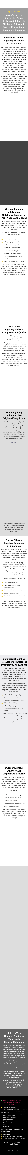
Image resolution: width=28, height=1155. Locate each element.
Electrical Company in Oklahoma (13, 1143)
